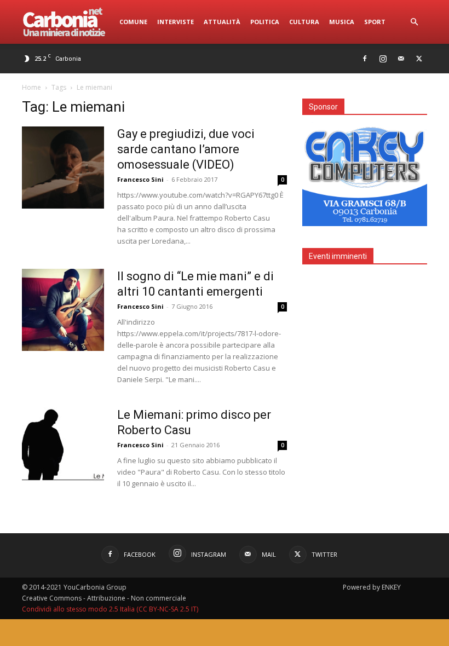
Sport (374, 22)
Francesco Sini (140, 179)
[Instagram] (383, 58)
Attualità (222, 22)
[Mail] (401, 58)
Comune (133, 22)
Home (31, 87)
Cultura (304, 22)
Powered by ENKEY (372, 587)
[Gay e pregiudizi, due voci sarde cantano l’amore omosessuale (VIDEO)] (63, 167)
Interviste (175, 22)
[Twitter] (419, 58)
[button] (414, 22)
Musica (341, 22)
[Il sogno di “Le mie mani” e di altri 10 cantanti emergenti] (63, 310)
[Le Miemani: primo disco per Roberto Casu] (63, 448)
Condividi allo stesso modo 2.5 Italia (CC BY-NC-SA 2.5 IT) (110, 609)
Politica (264, 22)
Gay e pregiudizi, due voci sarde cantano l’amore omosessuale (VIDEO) (186, 149)
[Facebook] (364, 58)
